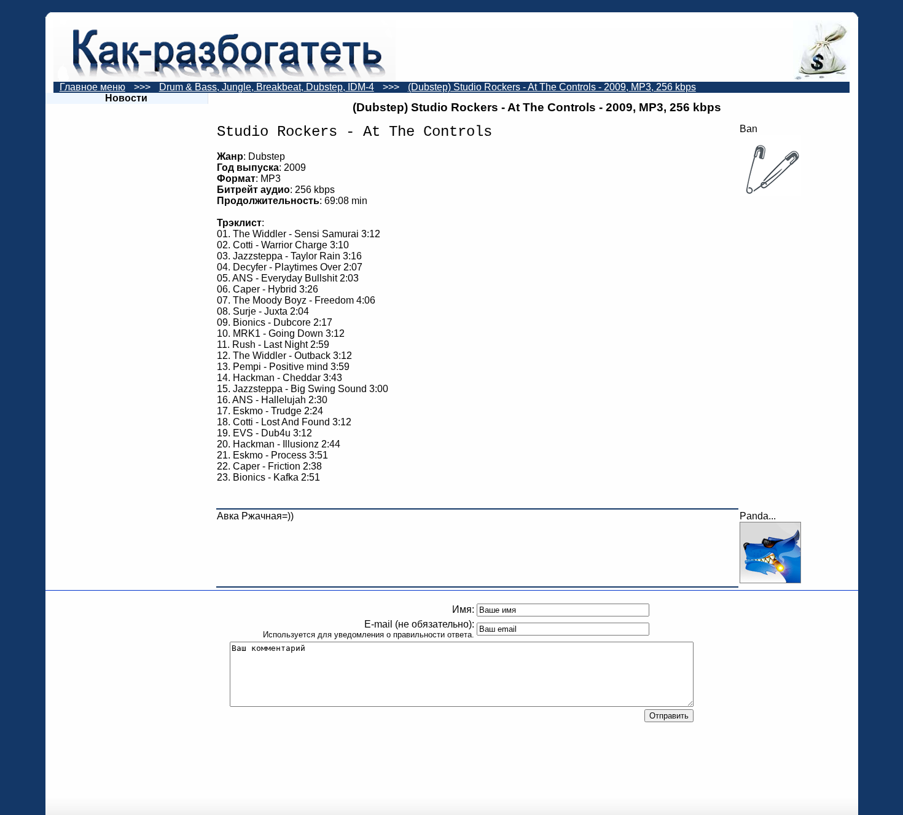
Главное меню (92, 87)
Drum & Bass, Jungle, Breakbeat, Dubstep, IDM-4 (266, 87)
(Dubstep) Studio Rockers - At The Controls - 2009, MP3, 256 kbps (552, 87)
